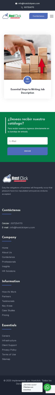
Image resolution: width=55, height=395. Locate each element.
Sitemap (6, 359)
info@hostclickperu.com (29, 3)
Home (5, 247)
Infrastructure (9, 340)
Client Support (9, 345)
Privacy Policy (9, 349)
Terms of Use (9, 354)
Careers (6, 335)
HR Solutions (8, 271)
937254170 (29, 7)
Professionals (9, 261)
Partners (6, 296)
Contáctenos (38, 16)
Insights (6, 266)
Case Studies (8, 310)
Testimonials (8, 301)
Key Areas (7, 305)
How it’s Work (9, 291)
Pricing (5, 315)
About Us (7, 252)
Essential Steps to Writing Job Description (28, 91)
